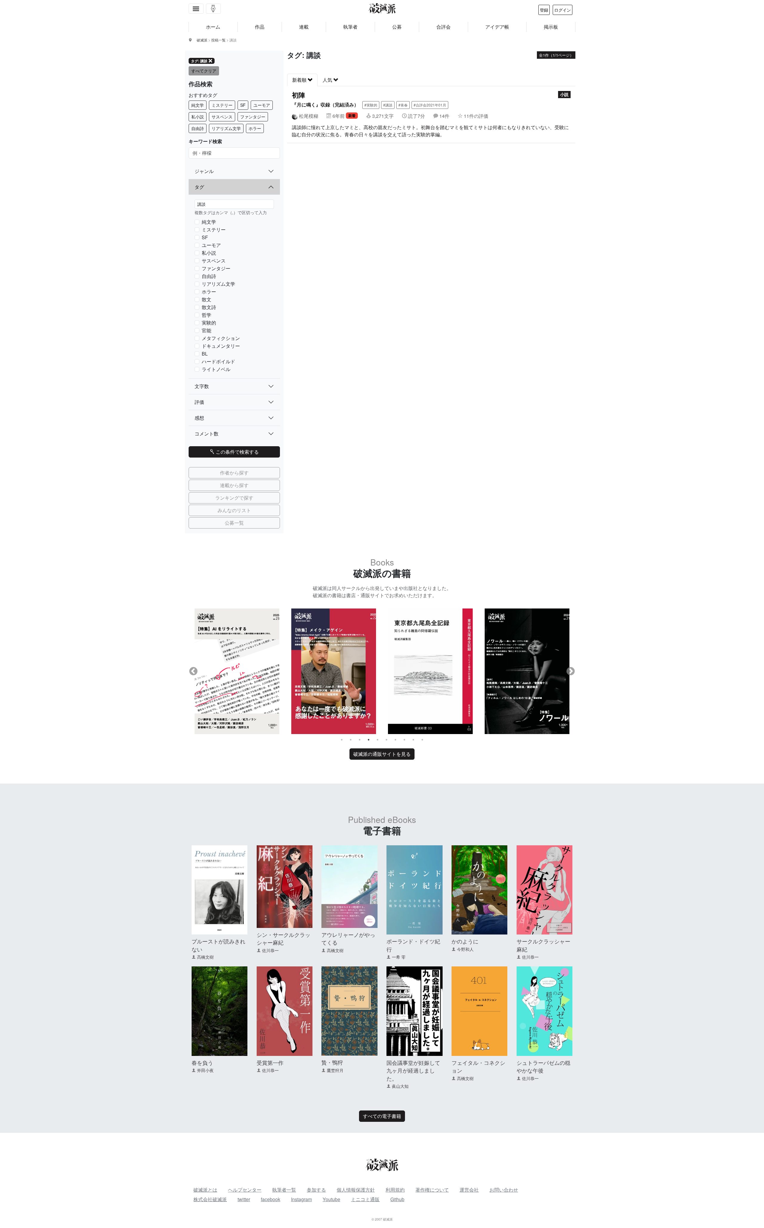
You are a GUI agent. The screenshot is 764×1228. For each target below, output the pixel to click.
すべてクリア (203, 71)
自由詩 (197, 128)
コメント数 (206, 433)
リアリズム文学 (226, 128)
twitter (244, 1199)
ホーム (213, 26)
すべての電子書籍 (382, 1116)
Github (397, 1199)
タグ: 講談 (199, 61)
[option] (237, 671)
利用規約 (395, 1189)
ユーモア (261, 105)
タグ (199, 186)
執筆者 (350, 26)
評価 (199, 401)
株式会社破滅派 (210, 1199)
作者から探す (234, 472)
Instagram (301, 1199)
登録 (544, 10)
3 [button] (360, 740)
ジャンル (204, 171)
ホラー (255, 128)
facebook (270, 1199)
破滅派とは (205, 1189)
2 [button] (351, 740)
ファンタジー (252, 117)
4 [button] (369, 740)
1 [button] (342, 740)
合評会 (443, 26)
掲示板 (551, 26)
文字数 (202, 386)
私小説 (197, 117)
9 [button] (413, 740)
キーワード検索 (205, 141)
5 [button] (378, 740)
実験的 (209, 322)
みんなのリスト (234, 510)
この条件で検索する (237, 451)
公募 (397, 26)
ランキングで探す (234, 497)
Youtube (331, 1199)
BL (205, 353)
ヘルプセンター (244, 1189)
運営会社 (469, 1189)
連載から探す (234, 485)
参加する (316, 1189)
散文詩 (209, 307)
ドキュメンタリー (221, 345)
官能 (206, 330)
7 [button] (395, 740)
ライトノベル (216, 369)
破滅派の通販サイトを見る (382, 753)
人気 (328, 79)
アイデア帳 (497, 26)
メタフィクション (221, 338)
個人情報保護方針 (356, 1189)
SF (243, 105)
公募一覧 (234, 522)
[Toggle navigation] (196, 9)
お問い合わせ (503, 1189)
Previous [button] (193, 671)
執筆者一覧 (284, 1189)
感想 (199, 417)
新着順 (300, 79)
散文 (206, 299)
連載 (304, 26)
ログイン (562, 10)
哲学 (206, 314)
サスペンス (222, 117)
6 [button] (386, 740)
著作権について (432, 1189)
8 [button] (404, 740)
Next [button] (570, 671)
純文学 (197, 105)
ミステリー (222, 105)
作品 (259, 26)
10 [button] (422, 740)
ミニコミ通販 (365, 1199)
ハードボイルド (218, 361)
